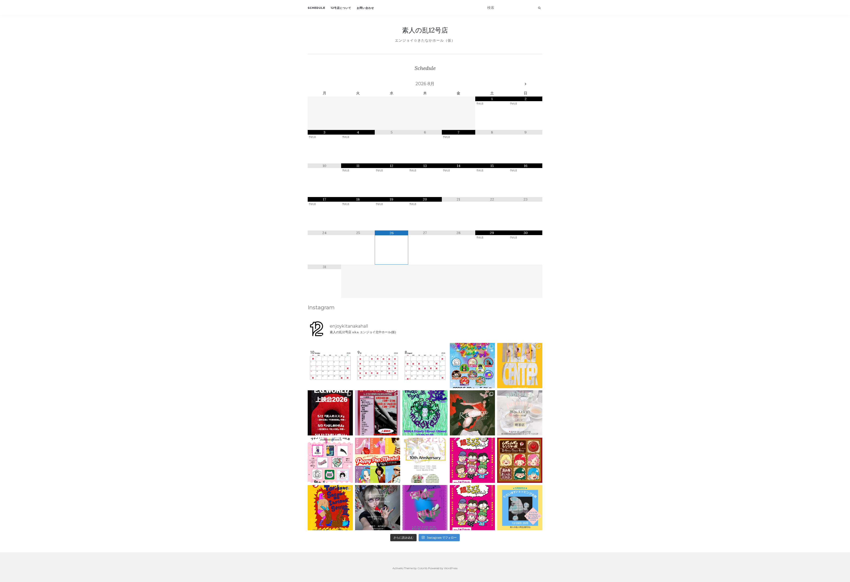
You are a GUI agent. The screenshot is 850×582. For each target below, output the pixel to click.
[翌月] (525, 84)
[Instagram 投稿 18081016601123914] (330, 412)
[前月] (324, 84)
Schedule (316, 8)
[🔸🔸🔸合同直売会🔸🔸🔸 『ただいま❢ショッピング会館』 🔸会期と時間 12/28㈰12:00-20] (519, 507)
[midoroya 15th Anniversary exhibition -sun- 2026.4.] (425, 412)
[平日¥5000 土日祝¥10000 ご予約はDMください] (425, 365)
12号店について (341, 8)
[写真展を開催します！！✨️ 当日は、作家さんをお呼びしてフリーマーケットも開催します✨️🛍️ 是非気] (472, 412)
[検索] (539, 8)
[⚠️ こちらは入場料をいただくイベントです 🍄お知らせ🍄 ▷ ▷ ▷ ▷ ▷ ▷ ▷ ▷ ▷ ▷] (330, 507)
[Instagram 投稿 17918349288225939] (330, 365)
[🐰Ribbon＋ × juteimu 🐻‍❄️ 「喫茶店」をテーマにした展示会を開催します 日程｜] (519, 412)
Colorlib (422, 568)
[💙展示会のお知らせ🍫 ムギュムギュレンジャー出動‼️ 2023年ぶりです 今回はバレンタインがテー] (519, 460)
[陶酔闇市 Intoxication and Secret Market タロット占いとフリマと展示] (425, 507)
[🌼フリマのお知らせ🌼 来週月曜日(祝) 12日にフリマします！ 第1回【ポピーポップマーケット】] (377, 460)
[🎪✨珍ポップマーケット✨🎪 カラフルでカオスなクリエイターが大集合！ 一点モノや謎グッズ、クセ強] (472, 365)
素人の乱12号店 (425, 30)
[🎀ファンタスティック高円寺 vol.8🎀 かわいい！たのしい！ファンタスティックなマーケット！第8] (330, 460)
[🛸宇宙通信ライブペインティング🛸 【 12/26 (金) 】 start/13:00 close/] (377, 507)
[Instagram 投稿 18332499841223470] (519, 365)
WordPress (451, 568)
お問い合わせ (365, 8)
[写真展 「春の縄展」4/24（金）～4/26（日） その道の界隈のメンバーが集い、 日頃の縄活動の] (377, 412)
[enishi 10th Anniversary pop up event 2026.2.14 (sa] (425, 460)
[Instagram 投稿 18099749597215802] (377, 365)
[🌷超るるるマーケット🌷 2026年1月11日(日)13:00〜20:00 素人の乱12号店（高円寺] (472, 460)
